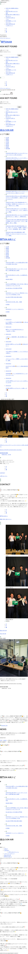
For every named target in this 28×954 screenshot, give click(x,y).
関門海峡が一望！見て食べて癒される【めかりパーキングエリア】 (17, 286)
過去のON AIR (6, 130)
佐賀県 (7, 140)
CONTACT (6, 850)
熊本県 (7, 145)
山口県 (7, 137)
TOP (1, 740)
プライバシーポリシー (5, 38)
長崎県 (7, 143)
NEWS (5, 740)
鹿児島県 (8, 148)
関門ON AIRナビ (8, 239)
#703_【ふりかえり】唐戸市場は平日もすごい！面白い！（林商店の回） (17, 215)
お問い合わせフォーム (13, 852)
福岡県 (7, 139)
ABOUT (6, 849)
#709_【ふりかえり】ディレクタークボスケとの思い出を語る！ (17, 154)
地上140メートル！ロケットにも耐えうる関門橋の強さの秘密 (16, 269)
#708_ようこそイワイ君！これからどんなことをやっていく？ (17, 158)
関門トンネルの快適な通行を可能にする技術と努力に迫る (16, 263)
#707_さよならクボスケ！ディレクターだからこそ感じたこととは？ (17, 192)
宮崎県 (7, 147)
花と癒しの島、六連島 (14, 303)
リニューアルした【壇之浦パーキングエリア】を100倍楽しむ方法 (17, 295)
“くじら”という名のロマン (15, 310)
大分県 (7, 142)
